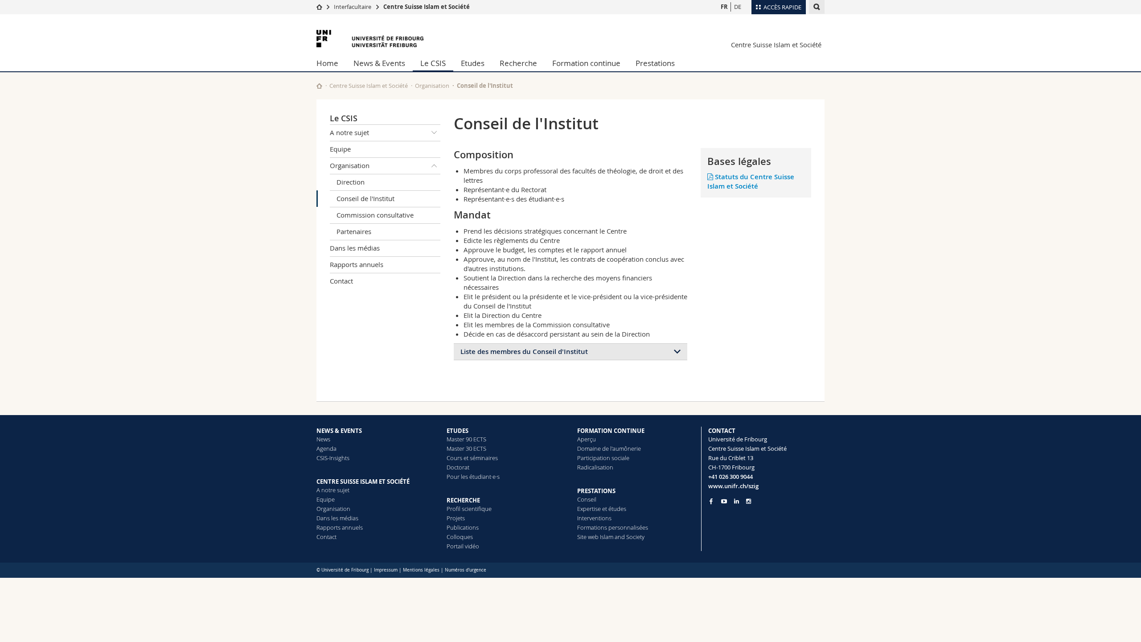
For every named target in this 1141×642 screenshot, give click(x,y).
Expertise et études (601, 509)
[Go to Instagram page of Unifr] (748, 501)
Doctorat (458, 467)
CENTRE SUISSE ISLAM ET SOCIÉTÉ (363, 481)
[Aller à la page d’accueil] (319, 7)
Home (327, 63)
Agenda (326, 448)
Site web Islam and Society (610, 537)
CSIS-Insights (332, 458)
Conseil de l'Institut (365, 198)
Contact (341, 280)
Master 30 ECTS (466, 448)
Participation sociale (603, 458)
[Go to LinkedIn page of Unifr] (736, 501)
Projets (456, 518)
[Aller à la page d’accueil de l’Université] (369, 38)
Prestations (655, 63)
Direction (351, 181)
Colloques (460, 537)
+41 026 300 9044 (730, 477)
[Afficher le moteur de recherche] (817, 7)
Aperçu (586, 439)
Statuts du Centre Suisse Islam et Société (750, 181)
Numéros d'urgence (465, 570)
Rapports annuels (356, 264)
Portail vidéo (463, 546)
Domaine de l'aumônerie (609, 448)
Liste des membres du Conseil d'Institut (524, 351)
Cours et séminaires (472, 458)
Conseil (586, 499)
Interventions (594, 518)
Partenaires (354, 231)
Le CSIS (433, 63)
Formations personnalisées (612, 527)
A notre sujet (349, 132)
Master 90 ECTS (466, 439)
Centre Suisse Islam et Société (426, 7)
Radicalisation (595, 467)
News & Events (379, 63)
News (323, 439)
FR (724, 7)
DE (737, 7)
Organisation (432, 86)
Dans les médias (355, 247)
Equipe (340, 148)
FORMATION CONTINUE (610, 431)
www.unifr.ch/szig (733, 486)
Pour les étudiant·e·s (473, 477)
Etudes (472, 63)
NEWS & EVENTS (339, 431)
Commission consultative (375, 214)
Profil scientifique (469, 509)
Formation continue (586, 63)
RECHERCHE (463, 500)
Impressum (386, 570)
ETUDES (457, 431)
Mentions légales (421, 570)
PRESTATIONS (596, 491)
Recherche (518, 63)
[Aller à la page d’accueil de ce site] (319, 86)
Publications (463, 527)
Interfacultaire (352, 7)
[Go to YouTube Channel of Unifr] (724, 501)
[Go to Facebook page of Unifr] (711, 501)
